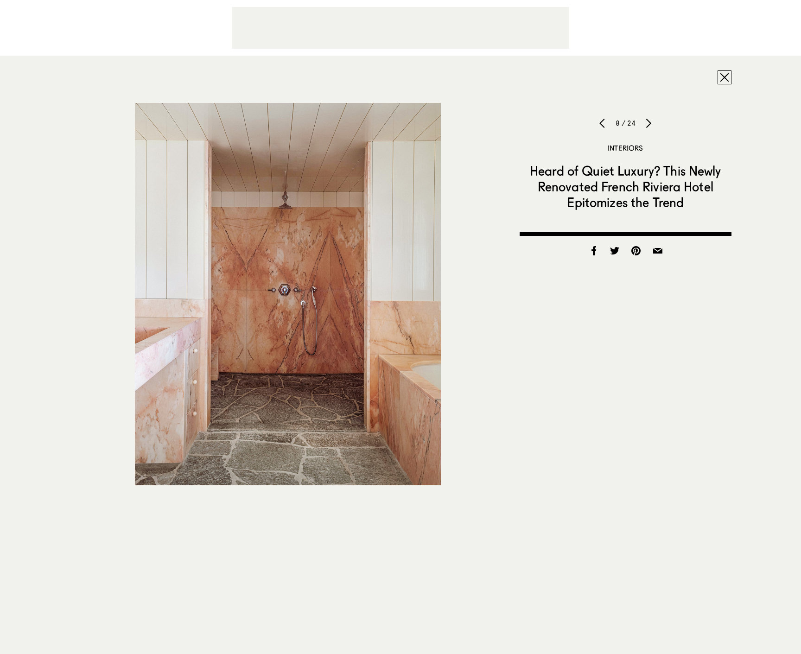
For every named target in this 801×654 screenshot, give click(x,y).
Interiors (625, 148)
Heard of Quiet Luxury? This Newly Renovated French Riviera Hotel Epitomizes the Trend (625, 186)
